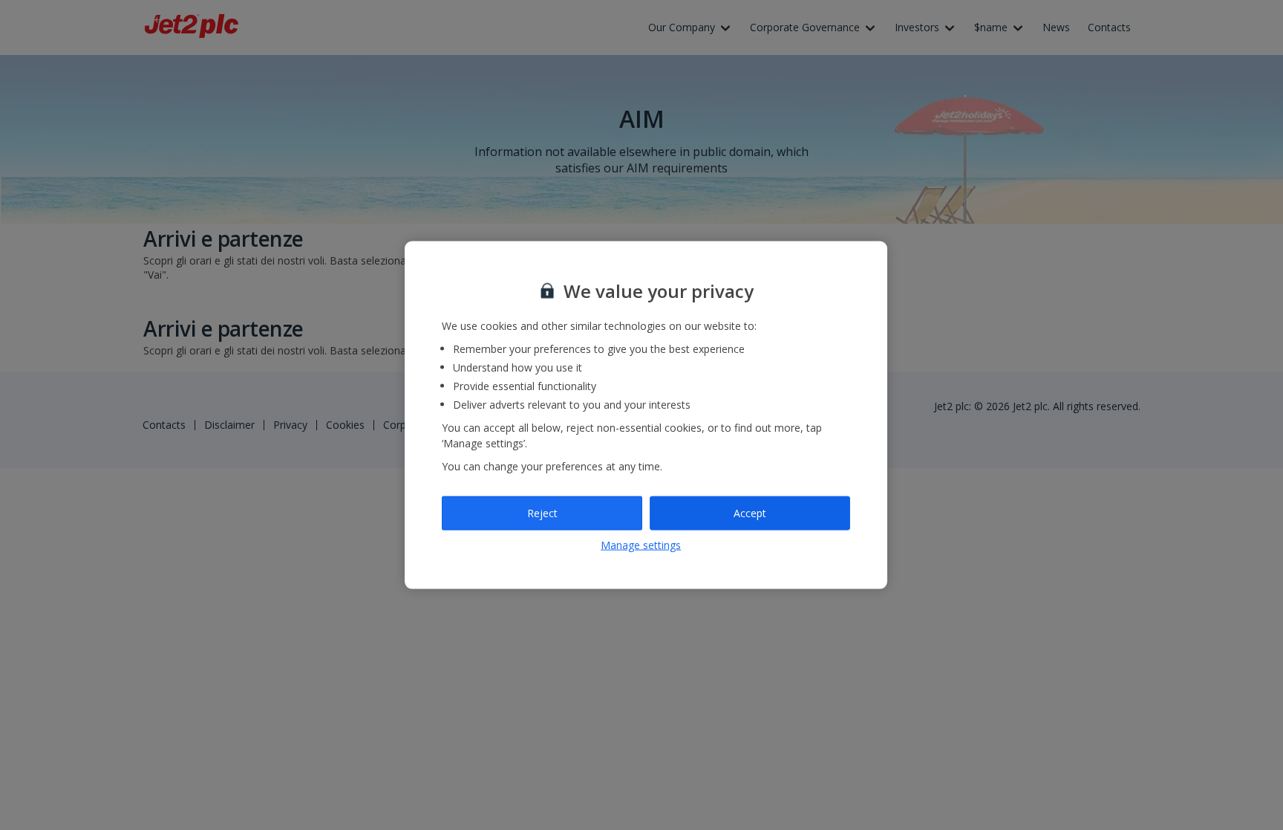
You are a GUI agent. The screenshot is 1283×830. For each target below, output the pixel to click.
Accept (750, 513)
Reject (542, 513)
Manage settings (641, 544)
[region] (646, 415)
